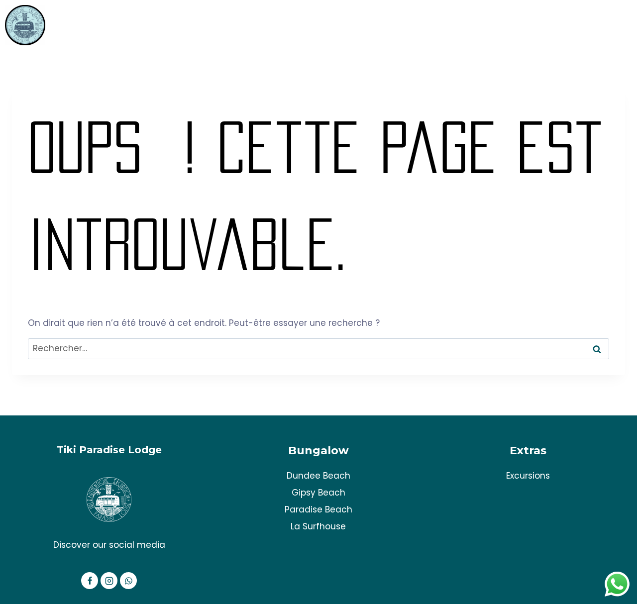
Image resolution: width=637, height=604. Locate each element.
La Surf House (597, 25)
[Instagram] (109, 580)
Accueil (456, 25)
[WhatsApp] (128, 580)
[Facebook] (89, 580)
